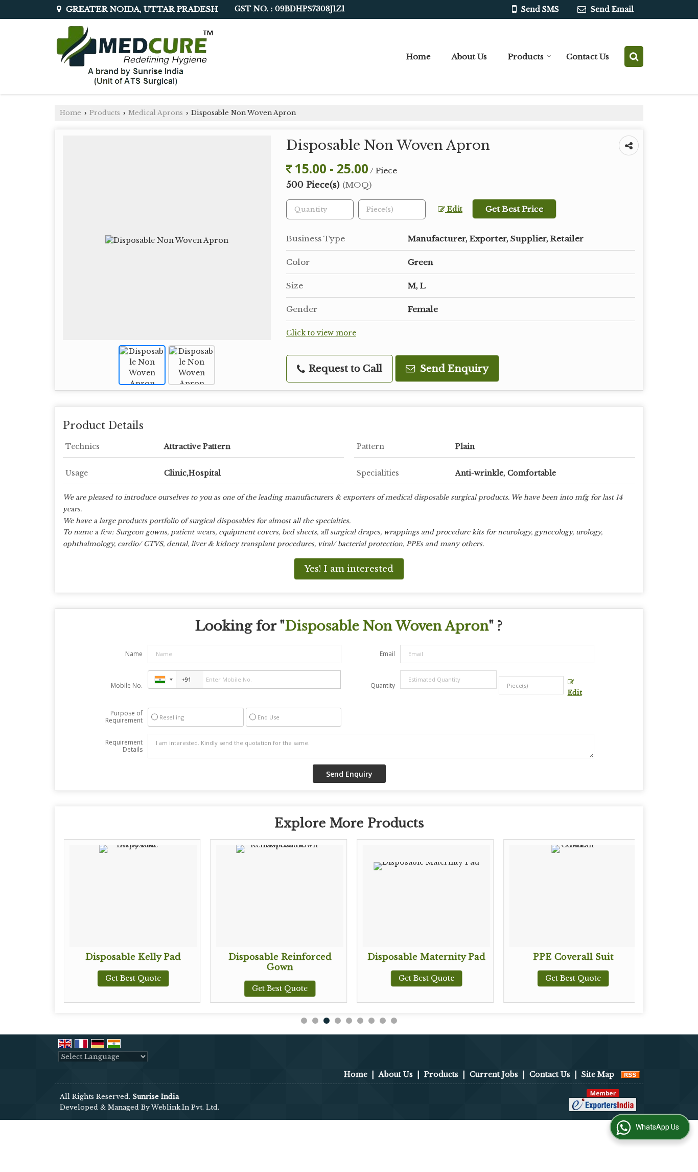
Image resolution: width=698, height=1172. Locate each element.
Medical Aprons (155, 113)
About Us (469, 56)
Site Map (597, 1074)
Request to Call (344, 368)
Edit (453, 209)
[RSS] (630, 1074)
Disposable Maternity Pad (426, 957)
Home (418, 56)
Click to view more (321, 333)
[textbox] (392, 209)
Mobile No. (127, 685)
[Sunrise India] (135, 56)
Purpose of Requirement (124, 717)
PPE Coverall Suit (573, 957)
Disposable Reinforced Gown (280, 962)
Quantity (382, 685)
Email (387, 653)
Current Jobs (494, 1074)
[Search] (633, 56)
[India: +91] (162, 679)
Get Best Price (514, 209)
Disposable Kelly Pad (133, 957)
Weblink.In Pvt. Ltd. (185, 1107)
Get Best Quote (133, 978)
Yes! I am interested (349, 569)
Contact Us (587, 56)
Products (526, 56)
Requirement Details (124, 746)
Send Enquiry (452, 368)
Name (134, 653)
